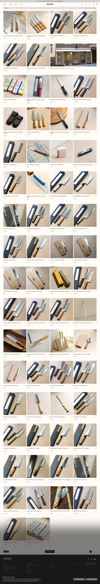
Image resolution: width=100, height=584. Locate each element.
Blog (51, 563)
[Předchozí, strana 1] (88, 552)
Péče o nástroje (30, 570)
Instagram (88, 559)
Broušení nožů (29, 572)
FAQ (4, 563)
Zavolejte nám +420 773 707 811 (33, 565)
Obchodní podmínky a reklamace (9, 567)
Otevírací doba (29, 563)
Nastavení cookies (91, 579)
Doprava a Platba (6, 565)
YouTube (95, 559)
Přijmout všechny (79, 579)
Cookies (4, 570)
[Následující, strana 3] (93, 552)
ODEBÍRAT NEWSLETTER (91, 563)
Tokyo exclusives (53, 566)
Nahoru (6, 551)
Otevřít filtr (90, 8)
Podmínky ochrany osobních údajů (9, 568)
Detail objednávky (6, 572)
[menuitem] (4, 4)
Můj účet (28, 567)
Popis (86, 8)
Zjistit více (60, 1)
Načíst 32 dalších (50, 551)
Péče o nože (29, 568)
